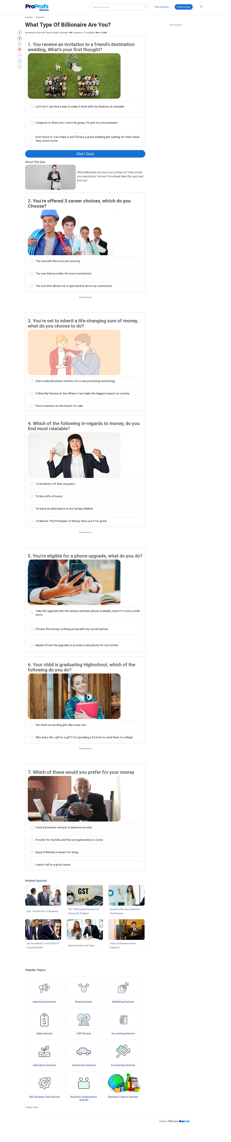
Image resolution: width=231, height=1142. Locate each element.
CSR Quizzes (83, 1033)
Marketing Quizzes (123, 1001)
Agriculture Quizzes (44, 1065)
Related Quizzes (36, 880)
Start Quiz (85, 154)
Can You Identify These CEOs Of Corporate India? (43, 945)
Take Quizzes (161, 7)
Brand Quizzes (83, 1001)
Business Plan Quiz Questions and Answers (125, 911)
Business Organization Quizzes (84, 1098)
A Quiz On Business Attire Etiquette (123, 945)
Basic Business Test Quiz (81, 945)
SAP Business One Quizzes (44, 1096)
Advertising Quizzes (44, 1001)
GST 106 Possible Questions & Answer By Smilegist (83, 911)
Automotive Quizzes (84, 1065)
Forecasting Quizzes (123, 1065)
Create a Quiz (183, 7)
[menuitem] (161, 7)
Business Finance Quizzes (123, 1096)
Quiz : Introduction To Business (42, 911)
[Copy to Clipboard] (20, 61)
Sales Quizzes (44, 1033)
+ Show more (31, 1107)
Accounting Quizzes (123, 1033)
